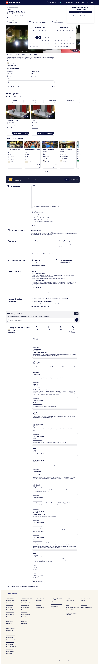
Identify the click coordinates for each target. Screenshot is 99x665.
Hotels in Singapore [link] (25, 605)
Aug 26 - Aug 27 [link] (15, 102)
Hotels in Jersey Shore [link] (26, 614)
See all (8, 78)
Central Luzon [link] (19, 586)
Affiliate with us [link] (54, 601)
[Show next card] (79, 155)
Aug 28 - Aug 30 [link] (52, 102)
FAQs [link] (37, 602)
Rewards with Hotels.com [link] (86, 607)
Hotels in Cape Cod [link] (25, 625)
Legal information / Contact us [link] (72, 607)
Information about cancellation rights (40, 236)
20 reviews (10, 332)
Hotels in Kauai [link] (24, 621)
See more (33, 225)
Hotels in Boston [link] (9, 637)
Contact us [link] (38, 605)
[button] (33, 34)
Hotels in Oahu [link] (24, 623)
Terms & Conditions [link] (70, 600)
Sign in (91, 2)
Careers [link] (82, 602)
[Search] (76, 320)
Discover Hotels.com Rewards (81, 16)
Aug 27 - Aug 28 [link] (33, 102)
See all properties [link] (13, 7)
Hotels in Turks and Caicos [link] (26, 602)
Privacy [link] (67, 602)
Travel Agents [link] (54, 608)
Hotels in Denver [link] (9, 625)
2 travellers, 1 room (59, 22)
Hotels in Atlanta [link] (9, 632)
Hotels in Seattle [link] (9, 649)
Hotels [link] (8, 586)
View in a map (35, 208)
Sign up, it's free (74, 179)
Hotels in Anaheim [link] (10, 651)
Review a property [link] (40, 607)
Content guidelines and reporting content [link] (71, 610)
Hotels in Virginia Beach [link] (11, 646)
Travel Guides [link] (84, 605)
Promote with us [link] (54, 606)
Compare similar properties (43, 171)
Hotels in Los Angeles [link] (10, 618)
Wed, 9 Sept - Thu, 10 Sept (39, 22)
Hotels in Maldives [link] (25, 607)
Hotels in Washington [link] (10, 628)
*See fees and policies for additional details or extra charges (44, 253)
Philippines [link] (13, 586)
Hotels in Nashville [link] (10, 614)
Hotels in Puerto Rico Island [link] (27, 618)
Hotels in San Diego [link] (10, 612)
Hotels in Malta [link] (24, 612)
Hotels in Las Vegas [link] (10, 600)
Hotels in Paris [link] (9, 623)
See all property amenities (38, 265)
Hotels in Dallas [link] (9, 653)
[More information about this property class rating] (12, 14)
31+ (76, 50)
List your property (68, 2)
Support (77, 2)
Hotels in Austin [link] (9, 630)
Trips (82, 2)
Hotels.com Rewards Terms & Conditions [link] (72, 614)
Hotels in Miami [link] (9, 621)
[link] (80, 21)
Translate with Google (37, 387)
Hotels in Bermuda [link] (25, 609)
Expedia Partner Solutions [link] (56, 604)
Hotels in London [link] (9, 644)
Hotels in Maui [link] (24, 616)
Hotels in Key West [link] (10, 642)
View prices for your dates (20, 133)
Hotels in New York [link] (10, 602)
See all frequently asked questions (40, 306)
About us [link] (83, 600)
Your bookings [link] (39, 600)
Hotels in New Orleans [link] (10, 609)
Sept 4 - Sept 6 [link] (71, 102)
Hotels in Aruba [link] (24, 600)
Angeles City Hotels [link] (27, 586)
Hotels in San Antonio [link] (10, 635)
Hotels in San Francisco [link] (11, 616)
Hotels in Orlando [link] (9, 607)
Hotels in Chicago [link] (9, 605)
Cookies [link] (67, 605)
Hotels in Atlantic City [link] (10, 639)
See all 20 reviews (11, 65)
